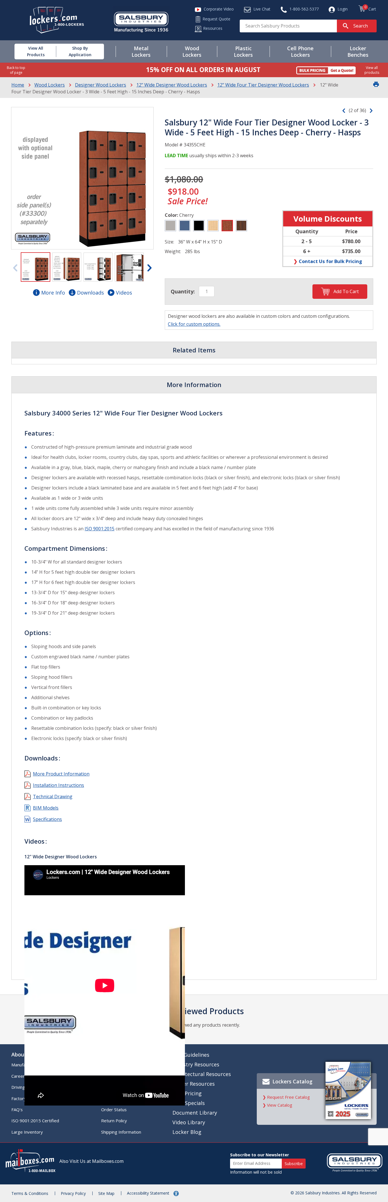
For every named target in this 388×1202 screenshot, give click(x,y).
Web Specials (188, 1103)
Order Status (114, 1109)
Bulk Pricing (187, 1093)
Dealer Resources (193, 1083)
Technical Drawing (52, 796)
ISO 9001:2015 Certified (35, 1120)
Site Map (106, 1193)
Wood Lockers (49, 85)
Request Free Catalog (288, 1097)
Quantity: (183, 291)
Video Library (188, 1122)
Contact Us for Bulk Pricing (330, 261)
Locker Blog (186, 1132)
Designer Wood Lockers (100, 85)
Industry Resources (195, 1064)
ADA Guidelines (190, 1054)
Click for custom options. (194, 324)
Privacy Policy (73, 1193)
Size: (169, 242)
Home (17, 85)
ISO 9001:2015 (99, 529)
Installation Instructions (58, 785)
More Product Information (61, 774)
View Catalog (279, 1105)
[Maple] (213, 225)
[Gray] (170, 225)
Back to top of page (16, 70)
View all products (371, 70)
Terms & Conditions (29, 1193)
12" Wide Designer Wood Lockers (171, 85)
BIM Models (46, 808)
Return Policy (114, 1120)
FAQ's (17, 1109)
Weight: (173, 251)
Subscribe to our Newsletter (259, 1154)
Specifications (47, 819)
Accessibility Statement (148, 1193)
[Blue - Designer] (184, 225)
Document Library (194, 1112)
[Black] (199, 225)
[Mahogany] (241, 225)
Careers (19, 1076)
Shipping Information (121, 1132)
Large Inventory (27, 1132)
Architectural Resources (201, 1074)
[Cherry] (227, 225)
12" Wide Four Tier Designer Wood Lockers (263, 85)
